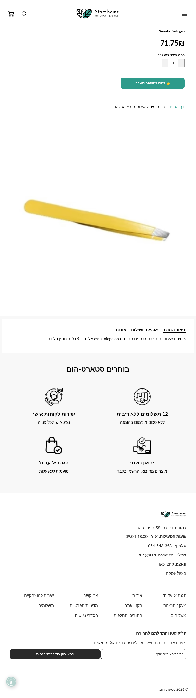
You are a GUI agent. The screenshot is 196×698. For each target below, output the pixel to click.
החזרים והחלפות (128, 615)
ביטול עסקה (176, 573)
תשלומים (46, 605)
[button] (153, 83)
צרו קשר (91, 595)
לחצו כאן (166, 564)
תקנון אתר (133, 605)
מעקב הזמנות (174, 605)
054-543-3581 (161, 545)
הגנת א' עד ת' (174, 595)
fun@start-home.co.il (157, 554)
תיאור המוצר (174, 329)
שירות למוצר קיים (39, 595)
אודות (121, 329)
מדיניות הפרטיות (84, 605)
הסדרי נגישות (86, 615)
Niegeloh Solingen (171, 31)
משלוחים (178, 615)
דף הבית (177, 106)
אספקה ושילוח (144, 329)
